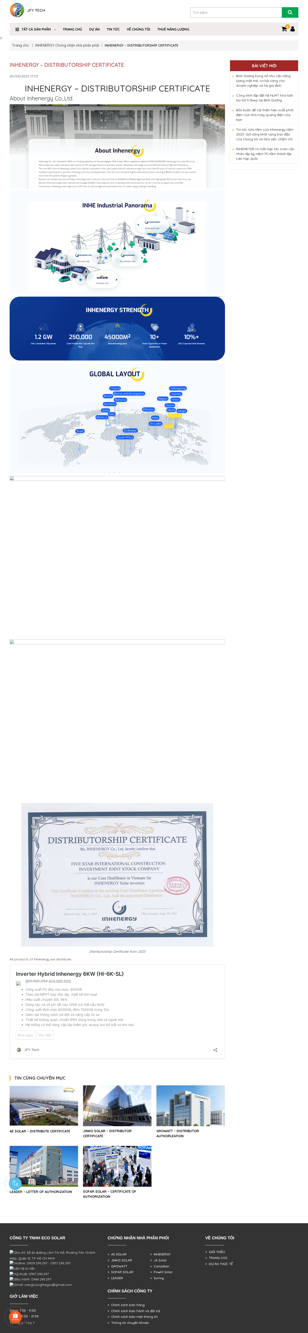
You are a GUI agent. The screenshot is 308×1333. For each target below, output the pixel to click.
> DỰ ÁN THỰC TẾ (219, 1264)
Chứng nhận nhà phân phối (77, 45)
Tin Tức (113, 29)
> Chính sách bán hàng (126, 1305)
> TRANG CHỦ (216, 1258)
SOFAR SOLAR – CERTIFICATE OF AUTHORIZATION (109, 1194)
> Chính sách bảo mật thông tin (133, 1317)
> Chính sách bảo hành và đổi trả (134, 1311)
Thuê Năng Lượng (173, 29)
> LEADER (115, 1278)
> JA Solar (158, 1260)
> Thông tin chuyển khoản (128, 1323)
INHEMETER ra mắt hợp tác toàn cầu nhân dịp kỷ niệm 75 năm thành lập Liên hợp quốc (265, 154)
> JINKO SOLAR (120, 1260)
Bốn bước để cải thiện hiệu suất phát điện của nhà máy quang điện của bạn (265, 115)
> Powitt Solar (161, 1272)
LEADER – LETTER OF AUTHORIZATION (41, 1192)
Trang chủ (21, 45)
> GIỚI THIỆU (215, 1252)
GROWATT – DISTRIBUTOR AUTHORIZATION (177, 1133)
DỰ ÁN (94, 29)
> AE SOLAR (117, 1254)
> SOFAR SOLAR (120, 1272)
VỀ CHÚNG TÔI (138, 29)
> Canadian (159, 1266)
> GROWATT (117, 1266)
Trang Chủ (72, 29)
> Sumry (157, 1278)
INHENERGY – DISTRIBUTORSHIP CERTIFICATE (67, 64)
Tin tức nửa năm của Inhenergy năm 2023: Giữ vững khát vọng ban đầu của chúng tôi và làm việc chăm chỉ (264, 134)
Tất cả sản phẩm (36, 29)
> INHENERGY (160, 1254)
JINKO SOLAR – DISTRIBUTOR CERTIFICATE (107, 1133)
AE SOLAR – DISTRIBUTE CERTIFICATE (40, 1131)
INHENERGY (44, 45)
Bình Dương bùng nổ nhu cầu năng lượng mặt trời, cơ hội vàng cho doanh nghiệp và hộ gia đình (263, 81)
